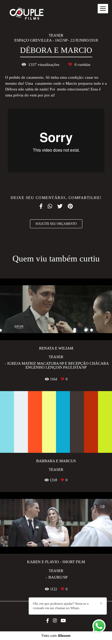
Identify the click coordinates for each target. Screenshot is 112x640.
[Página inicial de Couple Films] (26, 14)
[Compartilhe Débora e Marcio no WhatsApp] (50, 206)
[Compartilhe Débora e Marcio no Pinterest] (70, 206)
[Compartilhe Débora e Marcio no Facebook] (40, 206)
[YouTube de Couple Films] (63, 620)
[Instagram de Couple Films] (55, 620)
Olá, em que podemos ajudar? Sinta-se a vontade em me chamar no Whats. (61, 606)
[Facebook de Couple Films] (47, 620)
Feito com (56, 636)
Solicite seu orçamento (56, 224)
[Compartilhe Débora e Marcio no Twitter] (60, 206)
